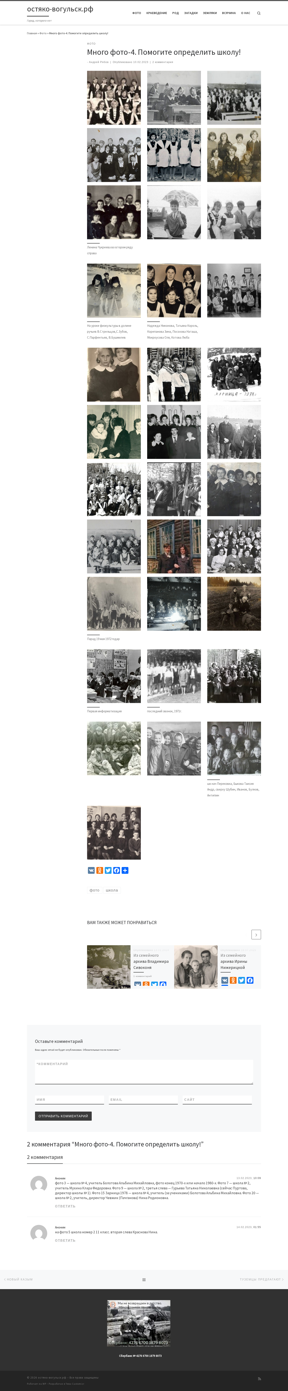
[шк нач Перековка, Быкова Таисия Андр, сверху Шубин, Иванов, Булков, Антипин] (234, 749)
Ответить (65, 1206)
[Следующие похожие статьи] (256, 934)
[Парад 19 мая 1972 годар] (114, 604)
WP (44, 1383)
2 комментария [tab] (45, 1156)
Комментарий (52, 1064)
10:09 (257, 1178)
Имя (41, 1099)
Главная (32, 33)
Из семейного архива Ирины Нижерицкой (234, 961)
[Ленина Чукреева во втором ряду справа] (114, 212)
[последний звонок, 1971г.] (174, 676)
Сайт (189, 1099)
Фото (43, 33)
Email (116, 1099)
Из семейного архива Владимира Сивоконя (151, 961)
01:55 (257, 1227)
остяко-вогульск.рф (52, 1377)
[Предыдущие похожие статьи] (246, 934)
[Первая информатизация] (114, 676)
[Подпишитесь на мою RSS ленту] (259, 1378)
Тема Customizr (75, 1383)
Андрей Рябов (99, 62)
